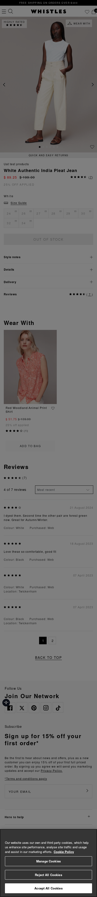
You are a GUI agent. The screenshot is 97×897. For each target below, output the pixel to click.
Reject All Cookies (48, 875)
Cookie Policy (64, 851)
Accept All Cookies (48, 888)
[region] (48, 863)
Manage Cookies (48, 861)
